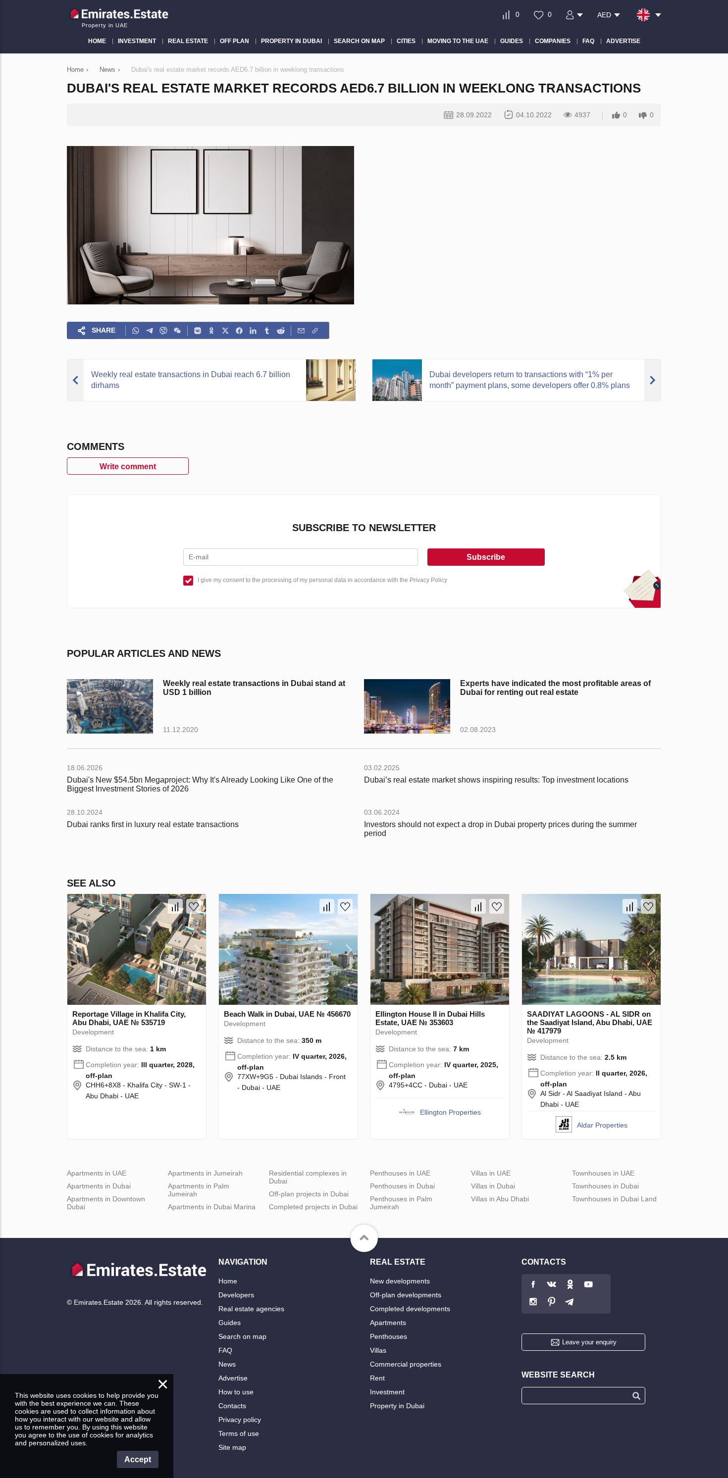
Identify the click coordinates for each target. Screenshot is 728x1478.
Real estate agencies (251, 1309)
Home (227, 1281)
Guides (229, 1323)
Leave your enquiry (589, 1342)
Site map (232, 1447)
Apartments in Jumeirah (205, 1173)
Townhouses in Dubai (605, 1186)
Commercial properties (405, 1364)
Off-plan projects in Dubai (309, 1194)
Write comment (128, 466)
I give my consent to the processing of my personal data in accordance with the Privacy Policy (322, 580)
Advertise (233, 1378)
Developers (236, 1295)
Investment (387, 1392)
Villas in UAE (491, 1173)
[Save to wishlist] (193, 906)
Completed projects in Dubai (313, 1207)
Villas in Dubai (493, 1186)
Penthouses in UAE (400, 1173)
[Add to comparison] (175, 906)
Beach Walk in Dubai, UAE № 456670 (287, 1014)
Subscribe (486, 557)
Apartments (388, 1323)
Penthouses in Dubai (402, 1186)
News (227, 1364)
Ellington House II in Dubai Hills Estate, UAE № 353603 (430, 1018)
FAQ (225, 1350)
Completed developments (410, 1309)
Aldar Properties (602, 1125)
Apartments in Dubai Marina (212, 1207)
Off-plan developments (405, 1295)
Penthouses (388, 1336)
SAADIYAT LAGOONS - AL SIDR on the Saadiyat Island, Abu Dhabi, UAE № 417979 (589, 1022)
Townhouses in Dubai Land (614, 1199)
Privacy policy (239, 1420)
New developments (400, 1281)
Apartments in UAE (96, 1173)
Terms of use (238, 1433)
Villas (378, 1350)
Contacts (232, 1406)
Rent (377, 1378)
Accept (137, 1459)
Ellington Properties (450, 1112)
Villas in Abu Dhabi (500, 1199)
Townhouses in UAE (603, 1173)
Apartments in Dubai (99, 1186)
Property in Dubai (397, 1406)
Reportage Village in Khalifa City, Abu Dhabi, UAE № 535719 (129, 1018)
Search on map (242, 1336)
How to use (236, 1392)
